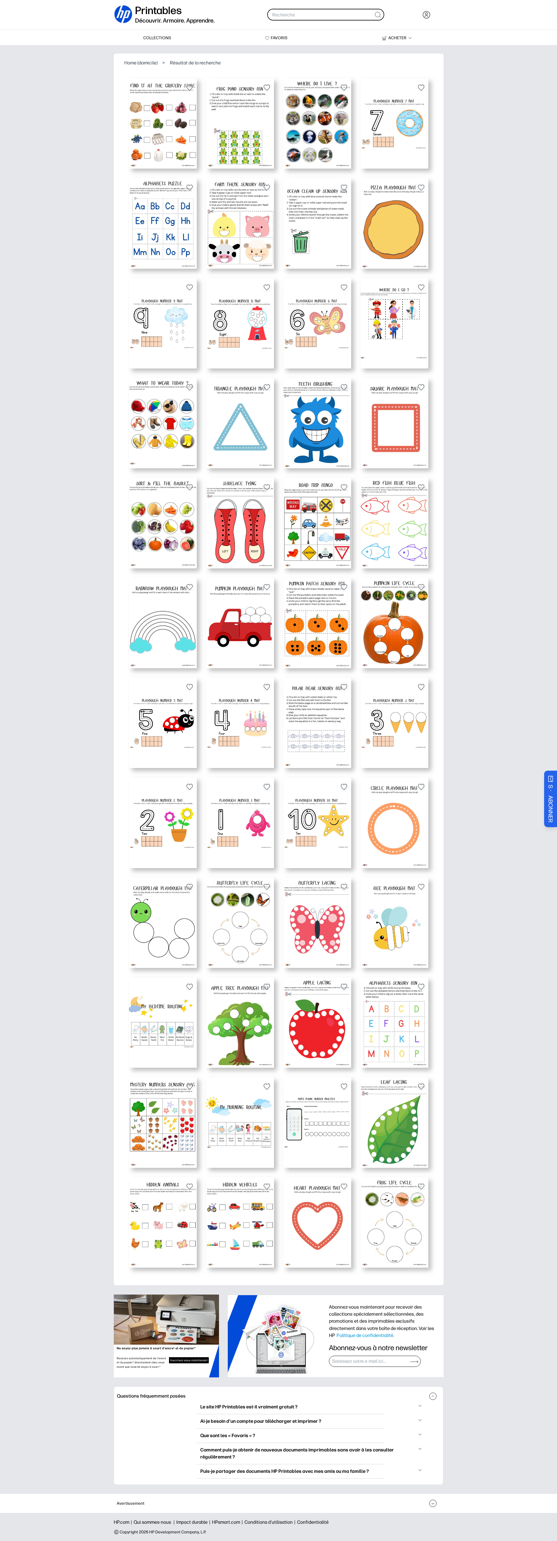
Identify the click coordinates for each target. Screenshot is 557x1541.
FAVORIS (279, 37)
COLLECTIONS (157, 37)
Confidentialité (313, 1522)
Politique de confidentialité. (365, 1335)
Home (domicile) (141, 63)
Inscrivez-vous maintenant (189, 1360)
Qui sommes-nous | (155, 1522)
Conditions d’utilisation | (270, 1522)
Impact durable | (194, 1522)
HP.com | (124, 1522)
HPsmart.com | (228, 1522)
